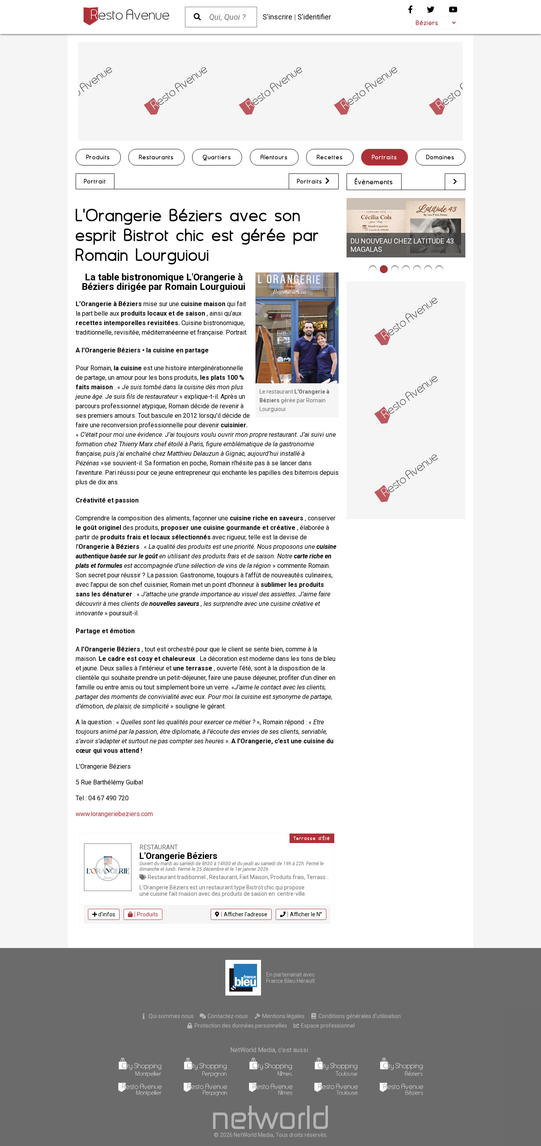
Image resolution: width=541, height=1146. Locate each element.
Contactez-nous (227, 1016)
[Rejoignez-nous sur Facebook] (410, 9)
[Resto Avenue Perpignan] (205, 1094)
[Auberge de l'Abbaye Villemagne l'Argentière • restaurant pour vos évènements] (373, 269)
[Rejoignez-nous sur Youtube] (453, 9)
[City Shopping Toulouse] (336, 1075)
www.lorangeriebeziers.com (114, 814)
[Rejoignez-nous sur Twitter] (430, 9)
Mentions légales (283, 1016)
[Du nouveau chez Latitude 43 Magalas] (384, 269)
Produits (98, 157)
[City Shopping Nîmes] (271, 1075)
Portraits (384, 157)
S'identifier (314, 17)
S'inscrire (277, 17)
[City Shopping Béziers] (401, 1075)
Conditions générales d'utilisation (359, 1016)
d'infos (106, 914)
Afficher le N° (306, 914)
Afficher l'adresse (245, 914)
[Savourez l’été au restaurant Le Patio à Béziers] (439, 269)
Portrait (95, 181)
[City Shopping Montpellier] (140, 1075)
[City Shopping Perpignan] (205, 1075)
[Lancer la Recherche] (197, 17)
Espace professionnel (327, 1025)
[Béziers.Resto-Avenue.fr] (126, 16)
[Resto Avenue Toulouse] (336, 1094)
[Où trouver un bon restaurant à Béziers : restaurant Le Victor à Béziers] (406, 269)
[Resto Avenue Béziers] (401, 1094)
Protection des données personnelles (240, 1025)
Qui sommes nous (170, 1016)
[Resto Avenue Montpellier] (140, 1094)
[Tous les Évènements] (455, 181)
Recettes (330, 157)
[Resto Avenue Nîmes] (271, 1094)
